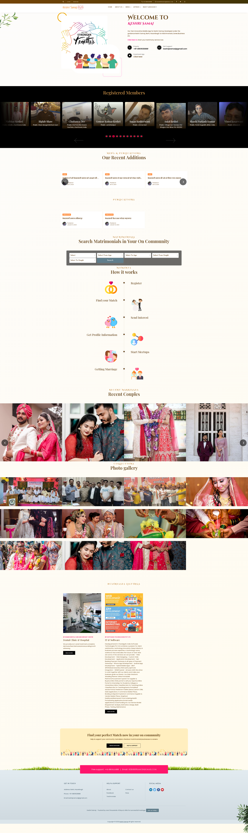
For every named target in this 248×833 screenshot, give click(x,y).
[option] (45, 115)
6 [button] (124, 136)
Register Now (114, 745)
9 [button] (134, 136)
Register (75, 2)
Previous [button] (78, 140)
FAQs (127, 793)
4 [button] (117, 136)
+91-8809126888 (147, 2)
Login (68, 2)
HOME (110, 7)
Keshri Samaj (124, 822)
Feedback (110, 793)
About (109, 789)
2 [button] (110, 136)
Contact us (129, 789)
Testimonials (111, 796)
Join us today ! (152, 810)
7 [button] (127, 136)
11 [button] (141, 136)
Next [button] (170, 140)
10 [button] (138, 136)
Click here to (133, 40)
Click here (137, 56)
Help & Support (132, 745)
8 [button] (131, 136)
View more (31, 443)
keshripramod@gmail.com (164, 2)
